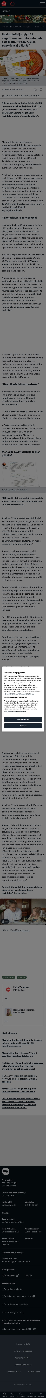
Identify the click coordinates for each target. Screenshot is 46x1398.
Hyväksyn (23, 726)
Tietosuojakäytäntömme (26, 694)
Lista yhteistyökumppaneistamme (15, 712)
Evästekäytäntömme (11, 694)
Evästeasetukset (23, 720)
